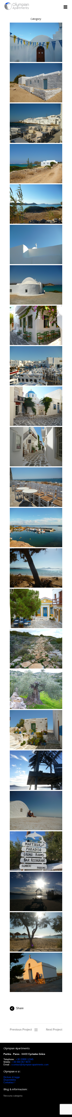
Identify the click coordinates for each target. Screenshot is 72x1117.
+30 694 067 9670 (21, 1062)
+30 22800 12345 (24, 1059)
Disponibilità (9, 1079)
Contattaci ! (9, 1082)
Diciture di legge (11, 1077)
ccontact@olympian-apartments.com (30, 1064)
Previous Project (21, 1029)
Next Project (54, 1029)
